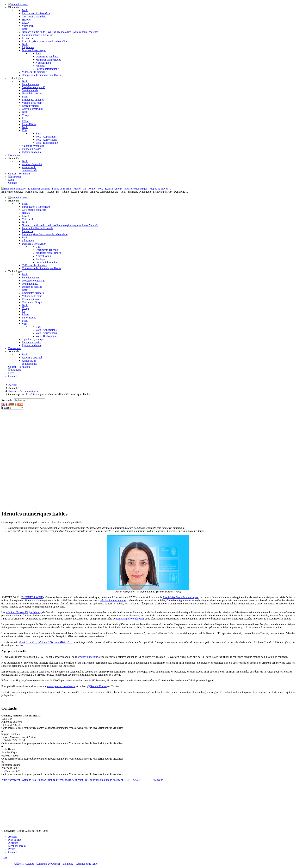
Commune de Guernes (48, 863)
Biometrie (68, 863)
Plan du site (14, 839)
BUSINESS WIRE (32, 597)
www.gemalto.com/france (61, 686)
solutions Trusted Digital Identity (23, 612)
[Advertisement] (104, 433)
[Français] (8, 403)
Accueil (12, 836)
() (45, 642)
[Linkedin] (14, 176)
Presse (11, 848)
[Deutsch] (12, 403)
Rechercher (7, 400)
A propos (13, 842)
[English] (3, 403)
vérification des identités (113, 600)
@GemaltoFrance (97, 686)
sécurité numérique (88, 656)
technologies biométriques (130, 618)
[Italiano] (17, 403)
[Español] (21, 403)
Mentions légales (17, 845)
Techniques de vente (86, 863)
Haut (4, 857)
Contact (12, 852)
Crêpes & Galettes (24, 863)
